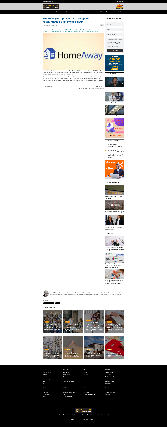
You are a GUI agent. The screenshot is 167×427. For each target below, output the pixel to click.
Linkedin (95, 423)
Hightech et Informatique (69, 392)
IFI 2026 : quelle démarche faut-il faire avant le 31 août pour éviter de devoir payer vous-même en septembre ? (114, 282)
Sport (44, 381)
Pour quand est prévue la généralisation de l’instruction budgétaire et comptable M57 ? (115, 146)
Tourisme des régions (110, 381)
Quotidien (107, 387)
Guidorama (83, 12)
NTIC (100, 12)
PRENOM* (109, 24)
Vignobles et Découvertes (69, 377)
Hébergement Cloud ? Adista (112, 103)
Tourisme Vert (108, 383)
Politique (45, 374)
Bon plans (65, 369)
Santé (66, 12)
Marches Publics (46, 401)
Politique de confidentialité (58, 415)
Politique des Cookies (71, 415)
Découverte (108, 374)
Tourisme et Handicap (110, 377)
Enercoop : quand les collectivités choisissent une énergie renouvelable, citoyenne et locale (114, 227)
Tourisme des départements (111, 379)
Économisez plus (46, 394)
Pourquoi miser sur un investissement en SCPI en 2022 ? (116, 151)
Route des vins (66, 374)
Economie (92, 12)
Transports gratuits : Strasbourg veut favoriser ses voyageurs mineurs (115, 155)
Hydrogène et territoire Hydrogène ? (113, 116)
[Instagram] (111, 1)
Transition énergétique (89, 394)
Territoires (120, 12)
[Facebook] (109, 1)
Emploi (44, 396)
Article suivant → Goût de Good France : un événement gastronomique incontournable (91, 88)
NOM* (108, 29)
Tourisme (74, 12)
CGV (88, 415)
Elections (58, 12)
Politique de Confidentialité (112, 43)
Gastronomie (66, 372)
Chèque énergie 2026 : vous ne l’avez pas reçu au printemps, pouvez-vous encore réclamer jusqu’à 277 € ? (114, 265)
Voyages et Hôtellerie (68, 379)
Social (85, 369)
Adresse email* (111, 34)
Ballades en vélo (109, 372)
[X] (113, 1)
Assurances (45, 390)
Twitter (45, 303)
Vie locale (107, 394)
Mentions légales (81, 415)
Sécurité (44, 383)
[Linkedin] (115, 1)
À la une (49, 12)
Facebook (51, 303)
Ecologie (86, 390)
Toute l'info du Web (47, 372)
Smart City (65, 394)
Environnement (110, 12)
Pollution (86, 392)
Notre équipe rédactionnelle (100, 415)
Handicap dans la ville (110, 392)
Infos (106, 390)
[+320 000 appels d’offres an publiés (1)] (114, 63)
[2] (114, 128)
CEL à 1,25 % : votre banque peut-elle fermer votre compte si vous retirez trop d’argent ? (114, 249)
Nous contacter (111, 415)
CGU (91, 415)
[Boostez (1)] (114, 169)
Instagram (80, 423)
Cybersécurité (66, 390)
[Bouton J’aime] (102, 25)
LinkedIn (57, 303)
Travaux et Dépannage (68, 381)
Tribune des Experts (47, 379)
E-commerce (45, 392)
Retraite (86, 374)
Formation (45, 399)
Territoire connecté (67, 396)
